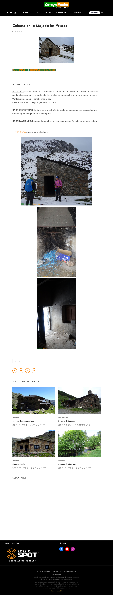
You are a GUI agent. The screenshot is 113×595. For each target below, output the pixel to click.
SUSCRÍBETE (95, 13)
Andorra (15, 418)
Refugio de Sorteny (66, 421)
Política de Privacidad (56, 591)
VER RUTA (20, 132)
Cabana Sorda (18, 464)
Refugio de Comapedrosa (23, 421)
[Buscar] (106, 12)
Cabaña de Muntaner (67, 464)
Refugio (17, 361)
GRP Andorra (63, 418)
